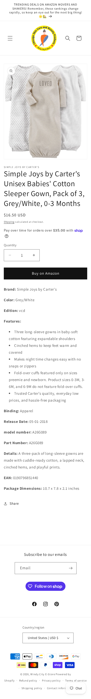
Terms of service (75, 680)
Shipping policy (31, 688)
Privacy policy (51, 680)
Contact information (60, 688)
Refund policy (28, 680)
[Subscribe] (70, 568)
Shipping (9, 221)
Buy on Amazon (45, 273)
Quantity (10, 245)
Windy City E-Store (42, 674)
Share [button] (14, 503)
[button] (10, 38)
